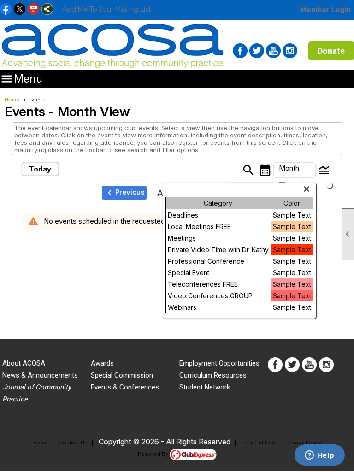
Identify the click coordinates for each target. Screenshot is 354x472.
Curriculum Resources (213, 375)
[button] (294, 170)
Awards (102, 363)
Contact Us (73, 442)
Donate (331, 51)
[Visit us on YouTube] (33, 9)
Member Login (326, 10)
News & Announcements (40, 375)
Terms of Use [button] (258, 442)
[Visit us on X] (19, 9)
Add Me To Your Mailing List (106, 9)
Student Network (204, 387)
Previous (124, 192)
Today (40, 169)
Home (12, 99)
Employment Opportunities (219, 363)
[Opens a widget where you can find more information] (319, 455)
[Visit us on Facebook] (6, 9)
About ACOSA (23, 363)
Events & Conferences (125, 387)
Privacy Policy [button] (303, 442)
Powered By (154, 454)
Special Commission (122, 375)
